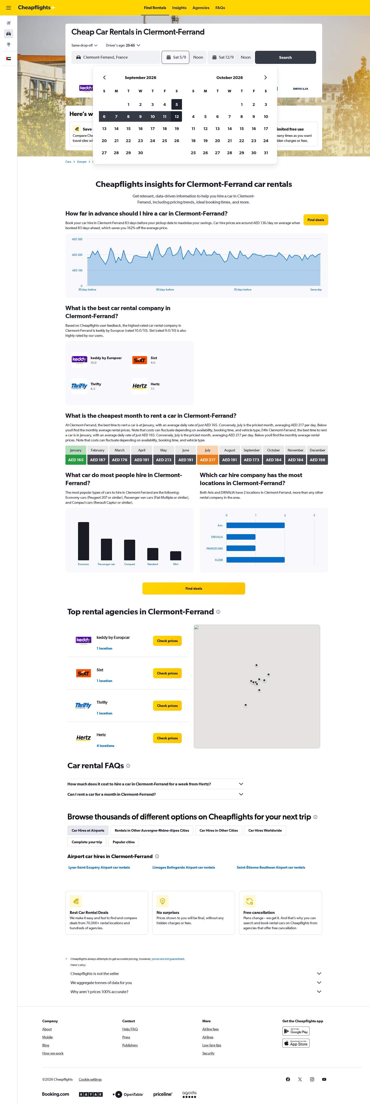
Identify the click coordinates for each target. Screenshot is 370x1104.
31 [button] (266, 152)
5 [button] (176, 104)
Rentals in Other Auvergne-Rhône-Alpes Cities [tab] (152, 830)
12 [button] (177, 116)
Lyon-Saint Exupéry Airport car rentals (99, 867)
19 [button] (177, 128)
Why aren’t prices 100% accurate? (99, 991)
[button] (8, 7)
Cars (68, 161)
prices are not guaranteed (168, 959)
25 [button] (164, 140)
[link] (316, 219)
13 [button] (104, 128)
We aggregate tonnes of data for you (101, 982)
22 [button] (128, 140)
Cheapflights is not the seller (94, 973)
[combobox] (84, 45)
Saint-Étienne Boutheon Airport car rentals (271, 867)
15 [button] (128, 128)
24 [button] (152, 140)
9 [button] (140, 116)
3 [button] (152, 104)
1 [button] (128, 104)
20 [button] (104, 140)
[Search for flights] (8, 23)
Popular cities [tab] (124, 842)
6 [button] (104, 116)
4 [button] (164, 104)
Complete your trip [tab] (87, 842)
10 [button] (153, 116)
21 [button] (116, 140)
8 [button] (128, 116)
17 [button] (153, 128)
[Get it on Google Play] (296, 1031)
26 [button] (176, 140)
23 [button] (140, 140)
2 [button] (140, 104)
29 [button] (128, 152)
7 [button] (116, 116)
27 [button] (104, 152)
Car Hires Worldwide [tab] (265, 830)
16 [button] (140, 128)
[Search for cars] (8, 34)
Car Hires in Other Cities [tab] (219, 830)
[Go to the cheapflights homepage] (36, 7)
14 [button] (116, 128)
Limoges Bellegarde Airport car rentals (184, 867)
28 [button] (116, 152)
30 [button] (140, 152)
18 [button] (165, 128)
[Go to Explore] (8, 44)
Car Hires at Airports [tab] (88, 830)
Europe (81, 161)
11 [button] (164, 116)
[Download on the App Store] (296, 1043)
